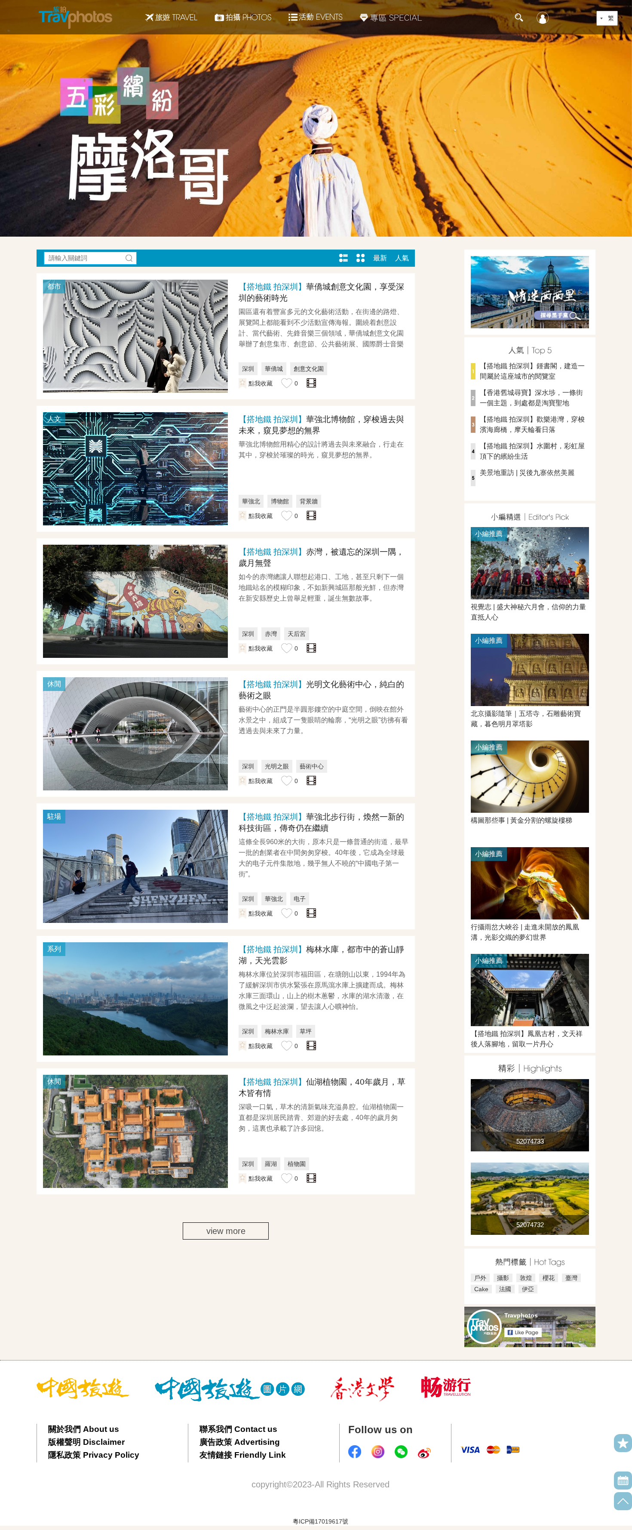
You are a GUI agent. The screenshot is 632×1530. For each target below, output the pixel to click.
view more (225, 1231)
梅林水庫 (277, 1031)
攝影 (503, 1277)
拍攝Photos (243, 17)
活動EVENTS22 (315, 14)
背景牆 (309, 501)
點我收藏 (261, 383)
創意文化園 (309, 368)
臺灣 (571, 1277)
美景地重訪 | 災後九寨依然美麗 (527, 472)
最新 (380, 258)
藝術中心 (312, 766)
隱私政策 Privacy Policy (93, 1454)
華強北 (251, 501)
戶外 (480, 1277)
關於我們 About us (83, 1429)
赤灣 (271, 633)
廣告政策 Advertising (239, 1442)
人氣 (402, 258)
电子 (300, 898)
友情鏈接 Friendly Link (242, 1454)
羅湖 (271, 1163)
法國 (505, 1289)
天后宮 (297, 633)
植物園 (297, 1163)
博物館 (280, 501)
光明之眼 (277, 766)
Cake (481, 1289)
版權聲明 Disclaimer (86, 1442)
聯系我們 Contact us (238, 1429)
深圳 (248, 368)
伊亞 (528, 1289)
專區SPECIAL (391, 17)
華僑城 (274, 368)
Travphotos (521, 1315)
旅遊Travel (171, 17)
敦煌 (526, 1277)
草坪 (306, 1031)
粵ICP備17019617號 (320, 1521)
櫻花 (549, 1277)
